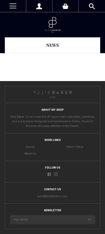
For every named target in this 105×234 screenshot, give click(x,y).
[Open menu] (13, 6)
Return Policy (75, 147)
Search (30, 147)
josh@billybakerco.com (52, 196)
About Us (30, 153)
